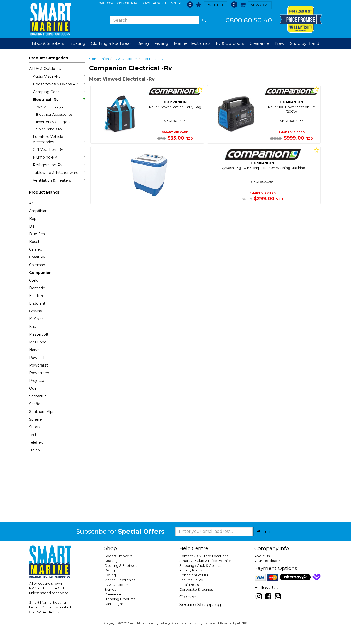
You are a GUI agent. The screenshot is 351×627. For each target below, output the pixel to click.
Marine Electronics (119, 580)
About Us (262, 556)
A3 (31, 203)
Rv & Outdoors (125, 59)
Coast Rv (37, 257)
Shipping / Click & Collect (200, 565)
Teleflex (36, 442)
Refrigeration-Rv (47, 165)
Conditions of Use (194, 575)
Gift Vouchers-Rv (48, 149)
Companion (40, 272)
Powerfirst (38, 365)
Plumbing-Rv (45, 157)
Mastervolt (38, 334)
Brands (110, 589)
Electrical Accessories (54, 114)
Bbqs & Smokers (48, 43)
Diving (109, 570)
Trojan (34, 450)
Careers (188, 597)
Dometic (37, 288)
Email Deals (189, 584)
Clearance (259, 43)
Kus (32, 326)
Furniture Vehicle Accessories (48, 139)
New (279, 43)
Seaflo (34, 404)
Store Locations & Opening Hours (122, 3)
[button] (160, 3)
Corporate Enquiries (196, 589)
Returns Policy (191, 580)
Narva (34, 349)
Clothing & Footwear (121, 565)
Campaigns (113, 604)
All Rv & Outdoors (45, 68)
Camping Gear (46, 92)
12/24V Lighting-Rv (51, 107)
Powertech (39, 373)
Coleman (37, 265)
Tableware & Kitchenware (55, 172)
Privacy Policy (190, 570)
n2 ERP (242, 623)
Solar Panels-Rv (49, 129)
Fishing (110, 575)
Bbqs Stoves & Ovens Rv (55, 84)
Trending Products (119, 599)
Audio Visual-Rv (47, 76)
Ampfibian (38, 210)
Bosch (34, 241)
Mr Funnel (38, 342)
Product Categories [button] (48, 58)
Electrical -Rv (45, 99)
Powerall (36, 357)
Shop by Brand (304, 43)
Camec (35, 249)
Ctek (33, 280)
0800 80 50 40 (249, 20)
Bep (32, 218)
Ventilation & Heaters (52, 180)
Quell (33, 388)
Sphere (35, 419)
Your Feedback (267, 561)
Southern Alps (41, 411)
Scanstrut (37, 396)
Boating (111, 561)
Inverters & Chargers (53, 122)
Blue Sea (37, 234)
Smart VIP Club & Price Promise (205, 561)
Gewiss (35, 311)
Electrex (36, 295)
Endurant (37, 303)
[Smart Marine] (50, 19)
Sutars (34, 427)
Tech (33, 434)
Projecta (36, 380)
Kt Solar (36, 319)
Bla (32, 226)
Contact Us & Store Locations (203, 556)
